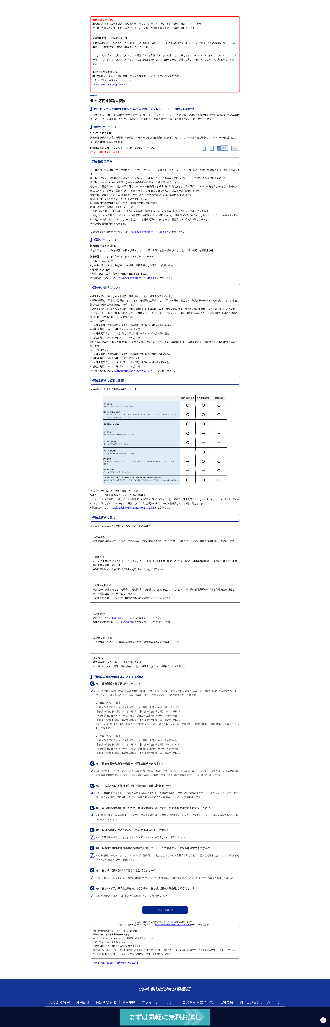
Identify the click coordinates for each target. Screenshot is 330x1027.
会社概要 (226, 1002)
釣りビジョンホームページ (260, 1002)
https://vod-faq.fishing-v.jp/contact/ (108, 84)
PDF (157, 877)
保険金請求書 (127, 622)
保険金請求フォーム (122, 618)
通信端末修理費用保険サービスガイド (147, 232)
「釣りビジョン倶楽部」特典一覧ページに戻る (114, 962)
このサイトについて (198, 1002)
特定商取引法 (106, 1002)
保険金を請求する (165, 910)
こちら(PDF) (171, 922)
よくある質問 (59, 1002)
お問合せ (83, 1002)
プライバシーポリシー (159, 1002)
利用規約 (128, 1002)
